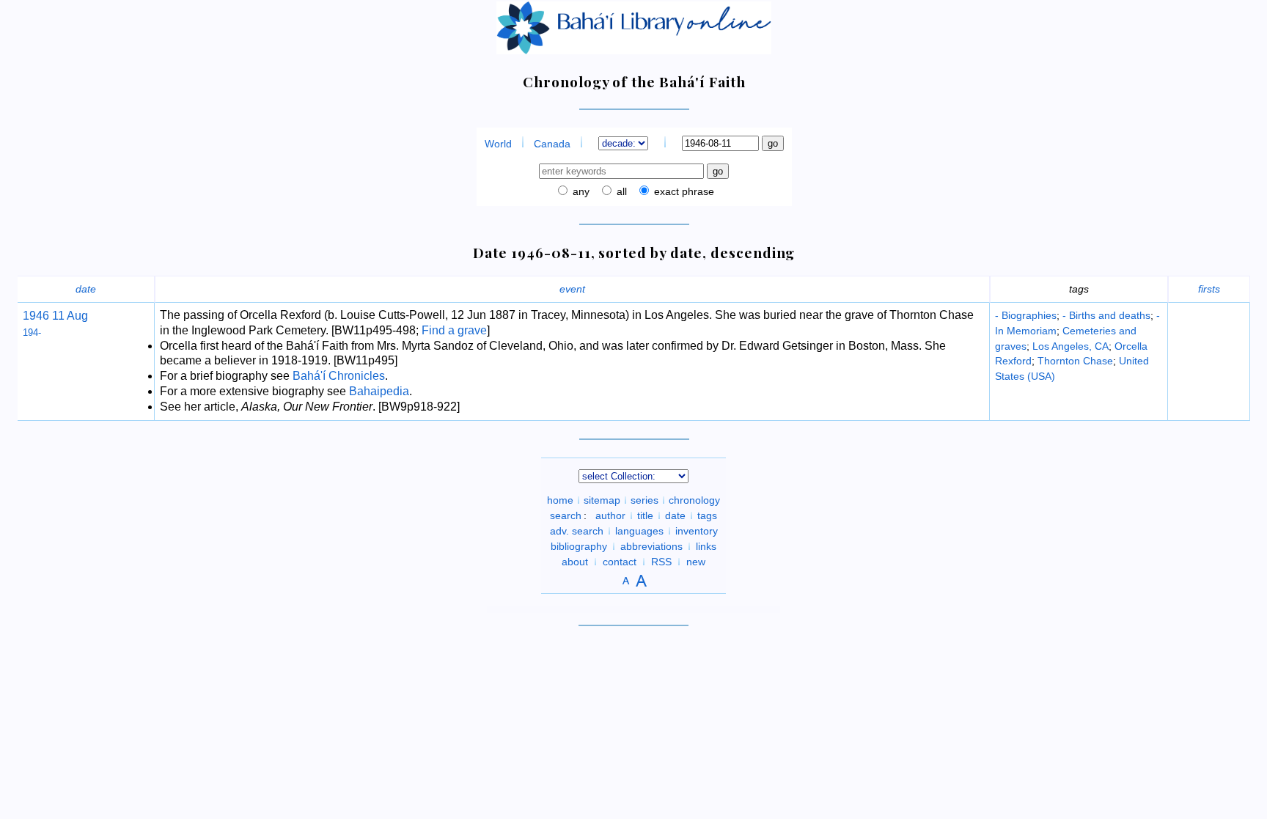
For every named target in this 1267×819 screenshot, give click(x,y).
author (610, 515)
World (498, 144)
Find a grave (454, 330)
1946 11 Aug (55, 315)
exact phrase (682, 191)
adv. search (576, 531)
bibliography (579, 546)
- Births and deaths (1106, 315)
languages (639, 531)
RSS (661, 562)
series (644, 500)
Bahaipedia (379, 391)
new (695, 562)
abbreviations (651, 546)
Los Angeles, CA (1070, 346)
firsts (1209, 289)
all (620, 191)
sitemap (602, 500)
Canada (552, 144)
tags (707, 515)
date (86, 289)
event (572, 289)
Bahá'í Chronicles (339, 376)
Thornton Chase (1075, 361)
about (575, 562)
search (565, 515)
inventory (696, 531)
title (645, 515)
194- (32, 332)
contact (619, 562)
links (706, 546)
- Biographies (1026, 315)
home (560, 500)
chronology (694, 500)
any (580, 191)
